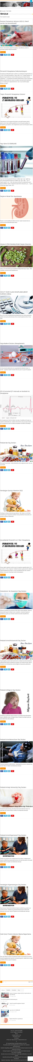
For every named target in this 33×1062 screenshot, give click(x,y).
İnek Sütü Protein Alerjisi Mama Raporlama (15, 934)
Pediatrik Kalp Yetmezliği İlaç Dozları (13, 787)
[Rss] (16, 1041)
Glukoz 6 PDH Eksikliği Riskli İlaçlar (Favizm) (15, 244)
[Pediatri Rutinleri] (16, 4)
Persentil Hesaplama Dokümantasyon (13, 71)
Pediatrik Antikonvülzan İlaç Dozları (13, 739)
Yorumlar (14, 990)
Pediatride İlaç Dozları (8, 443)
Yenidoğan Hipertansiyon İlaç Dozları (13, 885)
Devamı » (3, 52)
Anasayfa (3, 11)
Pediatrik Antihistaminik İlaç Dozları (13, 640)
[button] (31, 1)
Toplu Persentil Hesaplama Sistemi (12, 94)
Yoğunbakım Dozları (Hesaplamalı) (12, 343)
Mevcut (3, 990)
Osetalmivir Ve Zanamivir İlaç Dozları (13, 591)
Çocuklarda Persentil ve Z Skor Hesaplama (15, 540)
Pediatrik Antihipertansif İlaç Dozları (13, 835)
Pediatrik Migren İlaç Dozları (10, 690)
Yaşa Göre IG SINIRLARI (8, 144)
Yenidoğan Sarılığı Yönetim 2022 (11, 491)
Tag (19, 990)
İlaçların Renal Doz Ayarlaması (11, 196)
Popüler (8, 990)
